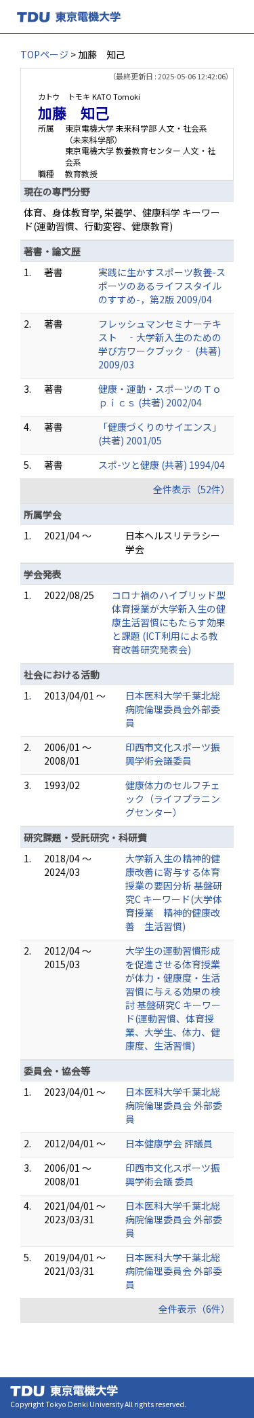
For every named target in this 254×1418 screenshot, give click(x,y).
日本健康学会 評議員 (169, 1143)
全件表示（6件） (194, 1309)
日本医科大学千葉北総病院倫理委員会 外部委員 (173, 1105)
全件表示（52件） (191, 489)
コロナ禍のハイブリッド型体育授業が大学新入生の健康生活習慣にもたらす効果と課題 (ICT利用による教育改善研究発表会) (169, 622)
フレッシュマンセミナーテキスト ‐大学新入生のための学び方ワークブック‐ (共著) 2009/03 (159, 344)
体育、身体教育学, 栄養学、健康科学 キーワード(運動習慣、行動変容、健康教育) (122, 219)
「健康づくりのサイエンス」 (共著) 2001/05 (159, 433)
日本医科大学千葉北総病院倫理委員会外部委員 (172, 709)
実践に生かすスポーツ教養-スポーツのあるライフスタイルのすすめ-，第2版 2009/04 (162, 285)
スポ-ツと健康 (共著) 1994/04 (161, 465)
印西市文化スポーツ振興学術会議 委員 (172, 1174)
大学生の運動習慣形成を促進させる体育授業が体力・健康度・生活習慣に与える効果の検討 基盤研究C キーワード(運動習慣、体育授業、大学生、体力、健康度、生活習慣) (173, 998)
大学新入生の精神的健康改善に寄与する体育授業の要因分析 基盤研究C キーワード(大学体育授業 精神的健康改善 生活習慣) (173, 892)
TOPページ (44, 54)
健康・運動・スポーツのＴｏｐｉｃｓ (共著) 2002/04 (159, 395)
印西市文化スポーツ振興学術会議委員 (172, 753)
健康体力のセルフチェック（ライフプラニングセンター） (172, 798)
